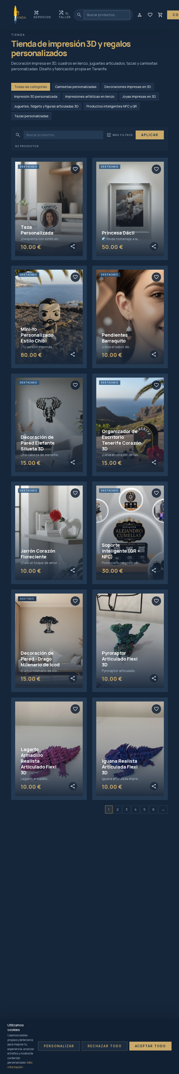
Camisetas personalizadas (75, 86)
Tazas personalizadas (31, 116)
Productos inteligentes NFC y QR (111, 106)
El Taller (65, 14)
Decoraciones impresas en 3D (127, 86)
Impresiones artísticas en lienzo (89, 96)
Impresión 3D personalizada (35, 96)
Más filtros (119, 135)
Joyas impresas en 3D (139, 96)
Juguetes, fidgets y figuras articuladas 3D (46, 106)
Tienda (20, 14)
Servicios (42, 14)
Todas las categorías (30, 86)
